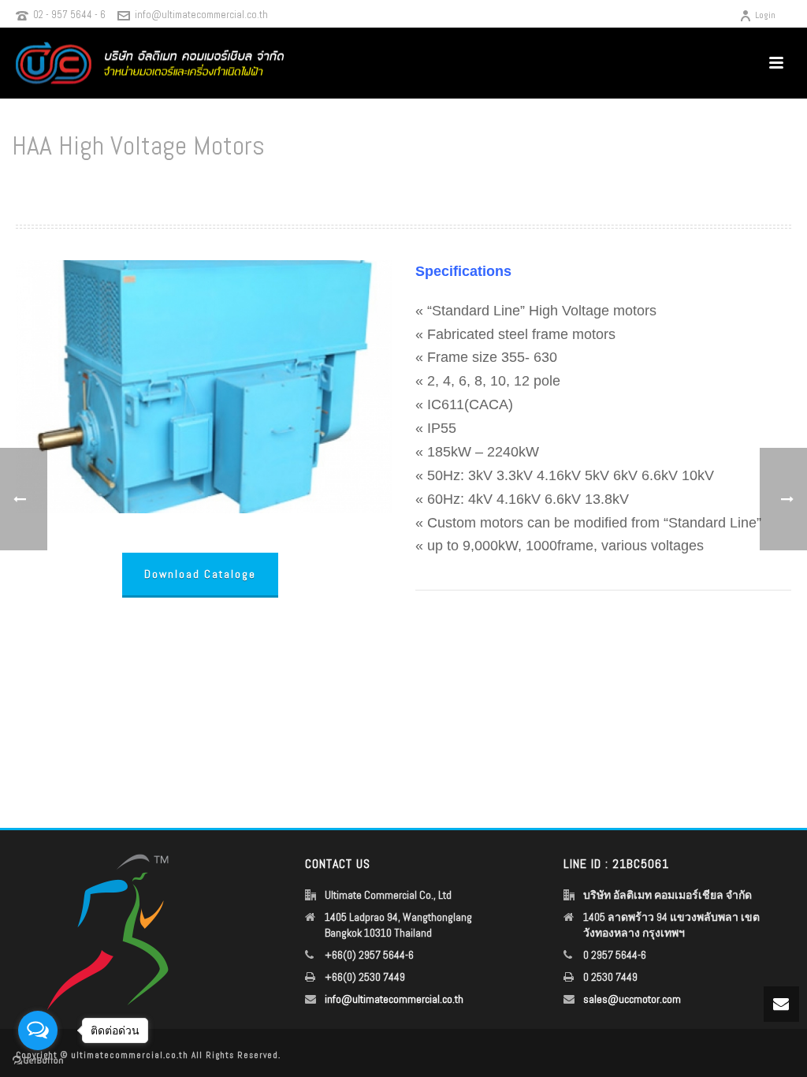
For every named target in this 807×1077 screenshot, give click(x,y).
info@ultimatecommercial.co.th (201, 14)
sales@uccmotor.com (632, 999)
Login (765, 15)
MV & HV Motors (631, 186)
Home (578, 186)
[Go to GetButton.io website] (38, 1061)
